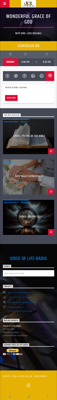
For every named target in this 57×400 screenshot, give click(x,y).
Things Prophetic (29, 216)
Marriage (8, 162)
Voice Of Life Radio (28, 259)
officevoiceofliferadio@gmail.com (21, 302)
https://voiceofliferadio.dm (18, 292)
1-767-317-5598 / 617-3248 (19, 297)
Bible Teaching (20, 87)
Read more (11, 98)
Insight (24, 121)
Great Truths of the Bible (29, 136)
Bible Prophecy (11, 202)
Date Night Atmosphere (29, 176)
